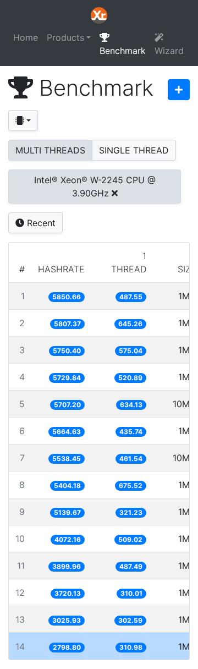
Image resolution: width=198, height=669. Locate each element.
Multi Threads (50, 150)
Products (65, 37)
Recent (40, 222)
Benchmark (123, 50)
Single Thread (134, 150)
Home (25, 37)
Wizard (169, 50)
